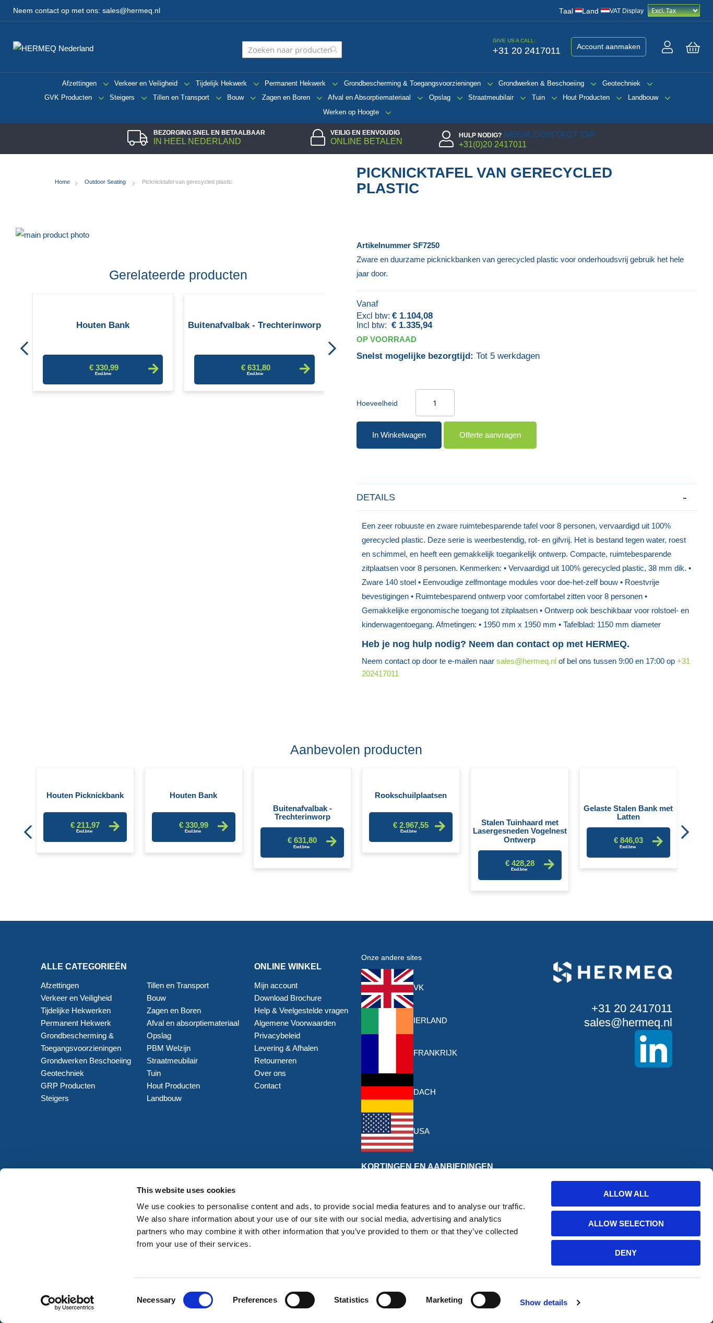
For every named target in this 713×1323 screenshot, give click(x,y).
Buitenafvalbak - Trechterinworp (254, 325)
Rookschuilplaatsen (411, 795)
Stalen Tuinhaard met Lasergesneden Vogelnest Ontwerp (520, 826)
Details (375, 497)
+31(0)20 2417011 (493, 144)
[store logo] (57, 47)
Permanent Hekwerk (295, 83)
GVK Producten (68, 97)
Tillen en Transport (181, 97)
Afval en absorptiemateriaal (193, 1022)
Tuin (538, 97)
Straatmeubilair (491, 97)
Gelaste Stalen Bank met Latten (628, 812)
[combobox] (292, 49)
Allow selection (626, 1223)
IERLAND (430, 1020)
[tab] (526, 497)
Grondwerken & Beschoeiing (541, 83)
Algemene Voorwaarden (295, 1022)
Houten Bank (102, 325)
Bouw (235, 97)
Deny (626, 1252)
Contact (267, 1085)
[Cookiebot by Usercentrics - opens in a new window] (67, 1302)
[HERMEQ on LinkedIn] (597, 1049)
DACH (424, 1091)
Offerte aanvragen (490, 434)
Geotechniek (621, 83)
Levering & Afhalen (286, 1048)
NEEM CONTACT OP (549, 134)
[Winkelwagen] (693, 47)
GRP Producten (68, 1085)
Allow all (626, 1193)
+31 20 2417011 (631, 1008)
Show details (543, 1302)
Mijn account (276, 985)
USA (421, 1131)
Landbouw (643, 97)
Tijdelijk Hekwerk (221, 83)
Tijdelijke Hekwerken (76, 1010)
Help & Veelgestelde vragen (301, 1010)
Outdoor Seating (106, 182)
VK (418, 987)
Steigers (122, 97)
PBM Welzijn (169, 1048)
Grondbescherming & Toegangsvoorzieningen (412, 83)
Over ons (270, 1073)
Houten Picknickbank (85, 795)
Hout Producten (586, 97)
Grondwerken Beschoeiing (86, 1060)
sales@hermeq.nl (131, 11)
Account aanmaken (608, 46)
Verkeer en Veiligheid (145, 83)
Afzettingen (79, 83)
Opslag (439, 97)
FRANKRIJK (435, 1052)
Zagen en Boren (286, 97)
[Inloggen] (667, 47)
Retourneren (275, 1060)
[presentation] (24, 345)
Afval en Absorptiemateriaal (369, 97)
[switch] (300, 1301)
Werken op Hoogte (351, 112)
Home (62, 182)
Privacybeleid (277, 1035)
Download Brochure (288, 997)
